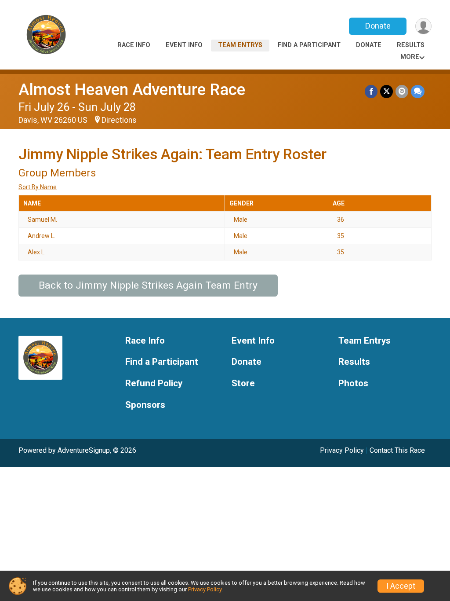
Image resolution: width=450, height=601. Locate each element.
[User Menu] (423, 26)
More (409, 57)
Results (411, 45)
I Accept (400, 586)
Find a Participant (309, 45)
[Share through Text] (418, 91)
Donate (378, 25)
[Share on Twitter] (386, 91)
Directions (119, 120)
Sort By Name (37, 187)
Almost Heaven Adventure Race (131, 89)
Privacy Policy (342, 450)
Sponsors (145, 405)
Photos (353, 383)
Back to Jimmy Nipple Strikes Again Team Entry (148, 285)
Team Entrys (240, 45)
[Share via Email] (402, 91)
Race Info (133, 45)
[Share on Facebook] (371, 91)
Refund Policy (153, 383)
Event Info (184, 45)
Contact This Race (397, 450)
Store (243, 383)
